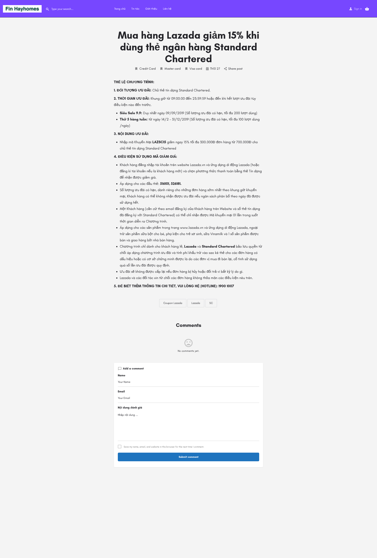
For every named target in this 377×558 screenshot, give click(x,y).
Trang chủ (119, 8)
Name (121, 375)
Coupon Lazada (172, 303)
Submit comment (189, 456)
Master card (173, 68)
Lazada (195, 303)
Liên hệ (167, 8)
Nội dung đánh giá (130, 407)
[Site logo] (23, 8)
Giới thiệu (151, 8)
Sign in (358, 8)
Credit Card (147, 68)
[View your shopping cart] (367, 9)
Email (121, 391)
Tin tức (135, 8)
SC (211, 303)
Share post (235, 68)
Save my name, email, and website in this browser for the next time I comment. (164, 447)
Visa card (195, 68)
